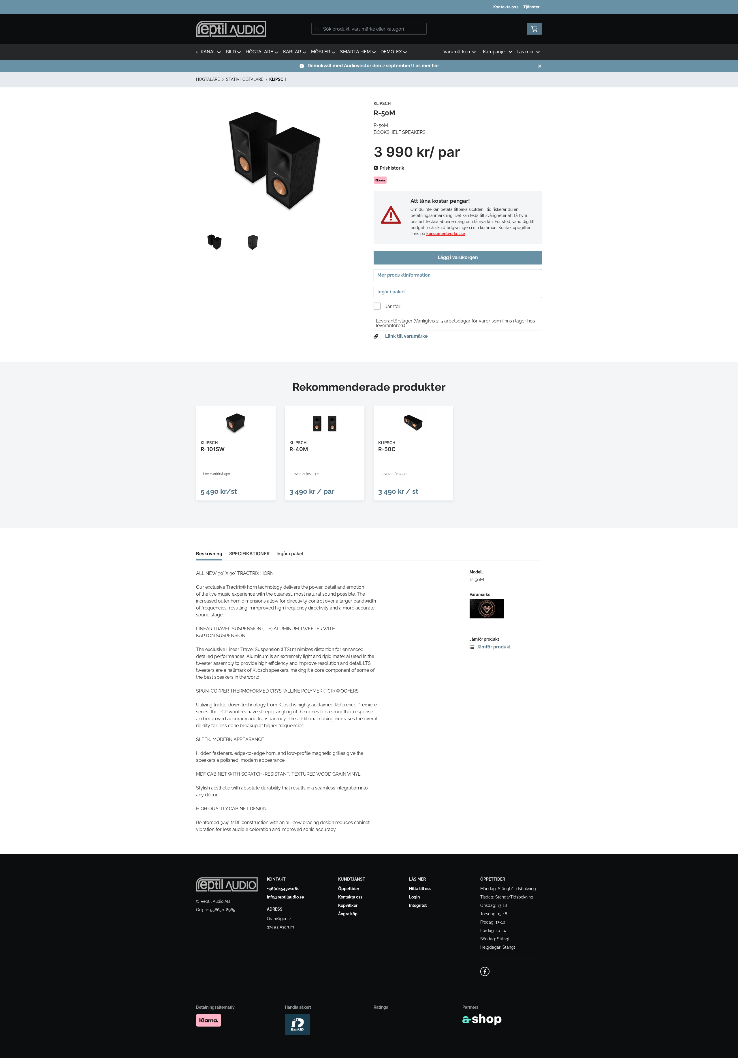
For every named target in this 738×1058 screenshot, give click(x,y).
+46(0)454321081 (283, 888)
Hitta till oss (420, 888)
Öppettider (348, 888)
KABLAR (292, 52)
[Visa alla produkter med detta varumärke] (506, 608)
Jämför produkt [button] (493, 647)
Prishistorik (391, 168)
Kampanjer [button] (494, 52)
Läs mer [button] (525, 52)
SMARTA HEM (355, 52)
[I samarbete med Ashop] (482, 1019)
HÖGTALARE (259, 52)
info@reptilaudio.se (285, 897)
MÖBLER (320, 52)
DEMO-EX (391, 52)
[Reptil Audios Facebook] (485, 971)
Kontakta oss (506, 6)
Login (414, 897)
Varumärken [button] (456, 52)
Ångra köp (347, 913)
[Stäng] (539, 66)
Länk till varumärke (406, 336)
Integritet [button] (418, 905)
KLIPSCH (277, 79)
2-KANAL (206, 52)
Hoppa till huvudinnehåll (366, 7)
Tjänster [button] (531, 6)
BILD (231, 52)
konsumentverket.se (445, 233)
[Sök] (317, 29)
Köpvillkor (347, 905)
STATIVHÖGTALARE (244, 79)
